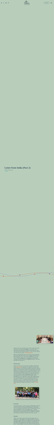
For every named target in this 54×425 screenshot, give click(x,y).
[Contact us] (1, 3)
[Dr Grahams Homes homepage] (26, 3)
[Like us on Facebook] (8, 3)
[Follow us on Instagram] (6, 3)
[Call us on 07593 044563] (4, 3)
